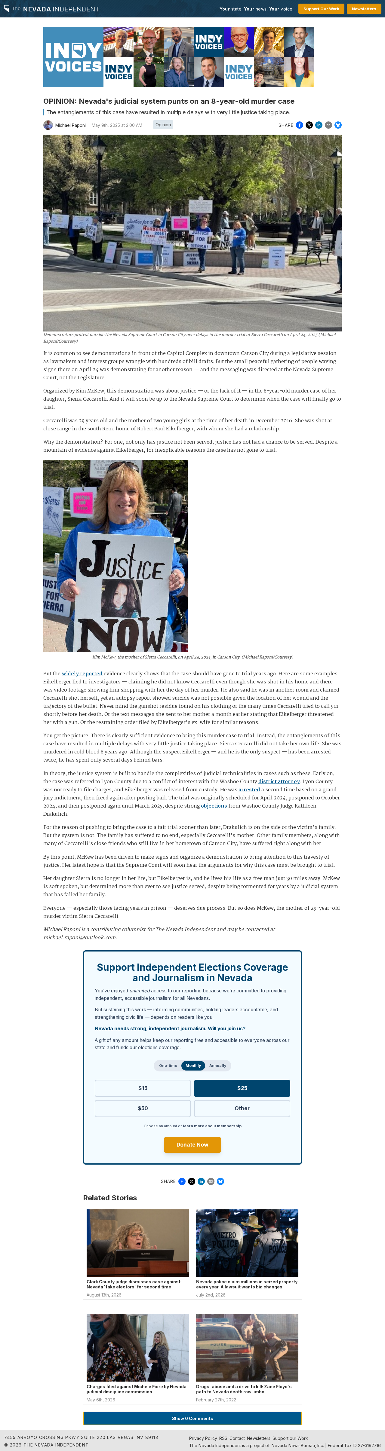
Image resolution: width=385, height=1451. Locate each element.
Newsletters (364, 8)
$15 (142, 1088)
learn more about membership (212, 1126)
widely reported (82, 674)
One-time (168, 1065)
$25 (242, 1088)
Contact (237, 1438)
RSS (223, 1438)
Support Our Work (321, 8)
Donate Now (192, 1144)
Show (192, 1418)
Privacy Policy (203, 1438)
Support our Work (290, 1438)
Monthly (193, 1065)
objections (214, 806)
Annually (217, 1065)
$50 (143, 1108)
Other (242, 1108)
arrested (249, 790)
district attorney (279, 782)
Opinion (163, 124)
